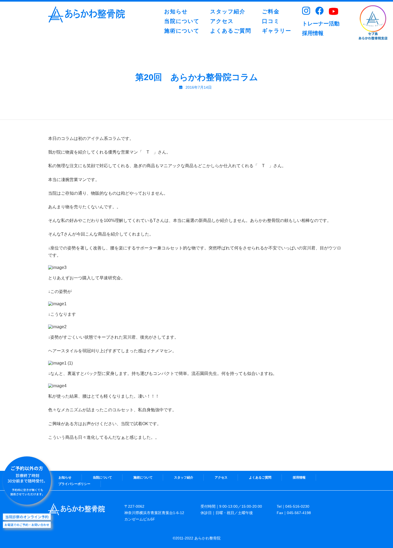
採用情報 (299, 477)
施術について (143, 477)
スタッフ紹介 (183, 477)
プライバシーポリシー (74, 484)
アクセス (221, 477)
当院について (102, 477)
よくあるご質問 (260, 477)
